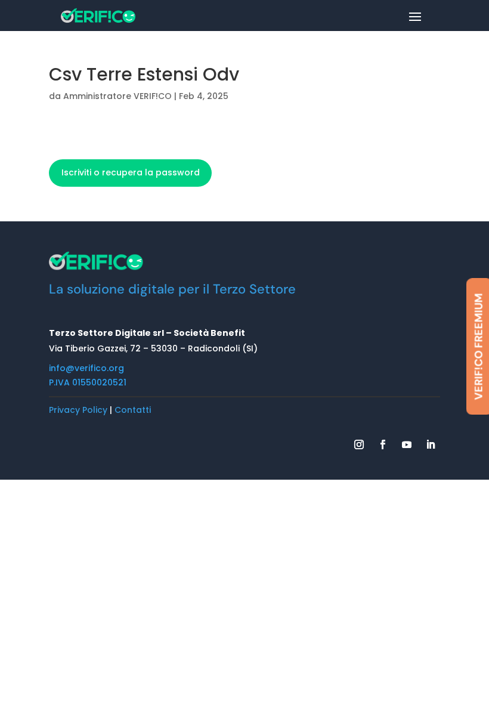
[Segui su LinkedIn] (430, 444)
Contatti (132, 410)
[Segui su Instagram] (359, 444)
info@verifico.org (86, 368)
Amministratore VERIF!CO (117, 96)
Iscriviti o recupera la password (130, 172)
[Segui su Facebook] (382, 444)
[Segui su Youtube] (406, 444)
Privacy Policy (78, 410)
